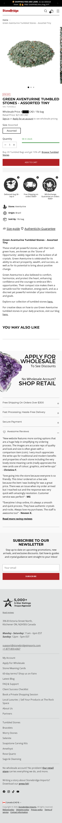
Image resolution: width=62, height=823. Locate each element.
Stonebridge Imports (27, 807)
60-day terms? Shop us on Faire (20, 673)
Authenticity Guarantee (40, 229)
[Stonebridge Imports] (10, 10)
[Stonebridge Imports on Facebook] (4, 792)
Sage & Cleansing (12, 759)
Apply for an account (23, 118)
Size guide (13, 229)
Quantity (7, 138)
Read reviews (8, 612)
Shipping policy (22, 809)
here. (50, 301)
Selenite (7, 738)
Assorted (12, 130)
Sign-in (6, 118)
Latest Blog (9, 678)
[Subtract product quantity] (14, 145)
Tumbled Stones (11, 722)
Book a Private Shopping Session (20, 694)
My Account (9, 657)
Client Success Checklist (15, 689)
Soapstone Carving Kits (15, 743)
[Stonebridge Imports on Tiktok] (13, 792)
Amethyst (8, 748)
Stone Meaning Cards (14, 668)
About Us (8, 708)
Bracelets (8, 727)
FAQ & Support (11, 684)
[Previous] (4, 3)
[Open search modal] (45, 11)
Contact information (19, 812)
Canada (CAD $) (12, 802)
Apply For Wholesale (14, 663)
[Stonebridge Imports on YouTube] (18, 792)
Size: (10, 125)
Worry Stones (10, 733)
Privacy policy (37, 809)
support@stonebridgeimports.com (22, 645)
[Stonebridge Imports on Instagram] (9, 792)
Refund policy (8, 809)
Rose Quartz (9, 753)
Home (5, 20)
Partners (7, 713)
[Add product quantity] (5, 145)
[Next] (58, 3)
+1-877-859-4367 (11, 649)
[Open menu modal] (58, 11)
